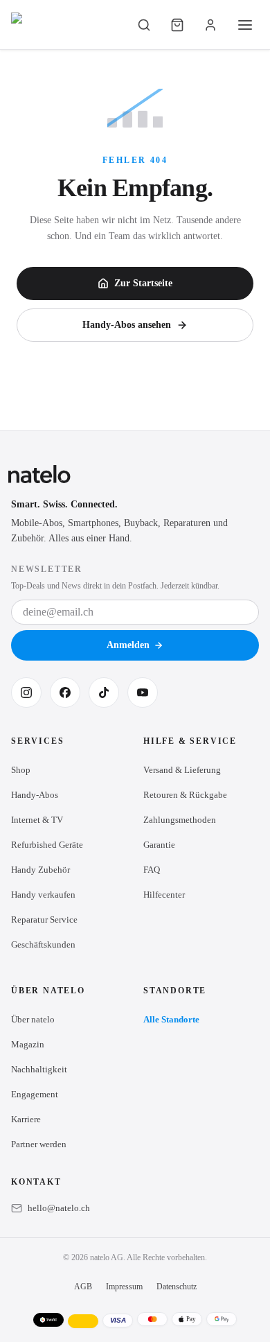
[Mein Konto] (210, 24)
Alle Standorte (171, 1019)
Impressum (124, 1286)
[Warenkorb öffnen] (177, 24)
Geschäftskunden (43, 944)
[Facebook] (65, 692)
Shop (20, 770)
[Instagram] (26, 692)
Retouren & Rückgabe (185, 795)
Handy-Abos (34, 795)
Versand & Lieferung (182, 770)
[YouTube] (142, 692)
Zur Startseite (143, 283)
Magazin (27, 1044)
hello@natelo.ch (59, 1208)
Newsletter (46, 569)
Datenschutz (176, 1286)
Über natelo (33, 1019)
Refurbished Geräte (47, 844)
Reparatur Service (44, 919)
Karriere (26, 1119)
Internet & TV (37, 819)
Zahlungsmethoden (179, 819)
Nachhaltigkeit (39, 1069)
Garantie (159, 844)
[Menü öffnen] (245, 25)
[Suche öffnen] (144, 24)
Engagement (34, 1094)
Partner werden (38, 1144)
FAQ (151, 869)
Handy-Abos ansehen (126, 325)
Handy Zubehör (40, 869)
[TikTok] (104, 692)
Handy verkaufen (43, 894)
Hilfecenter (164, 894)
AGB (83, 1286)
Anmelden (128, 645)
